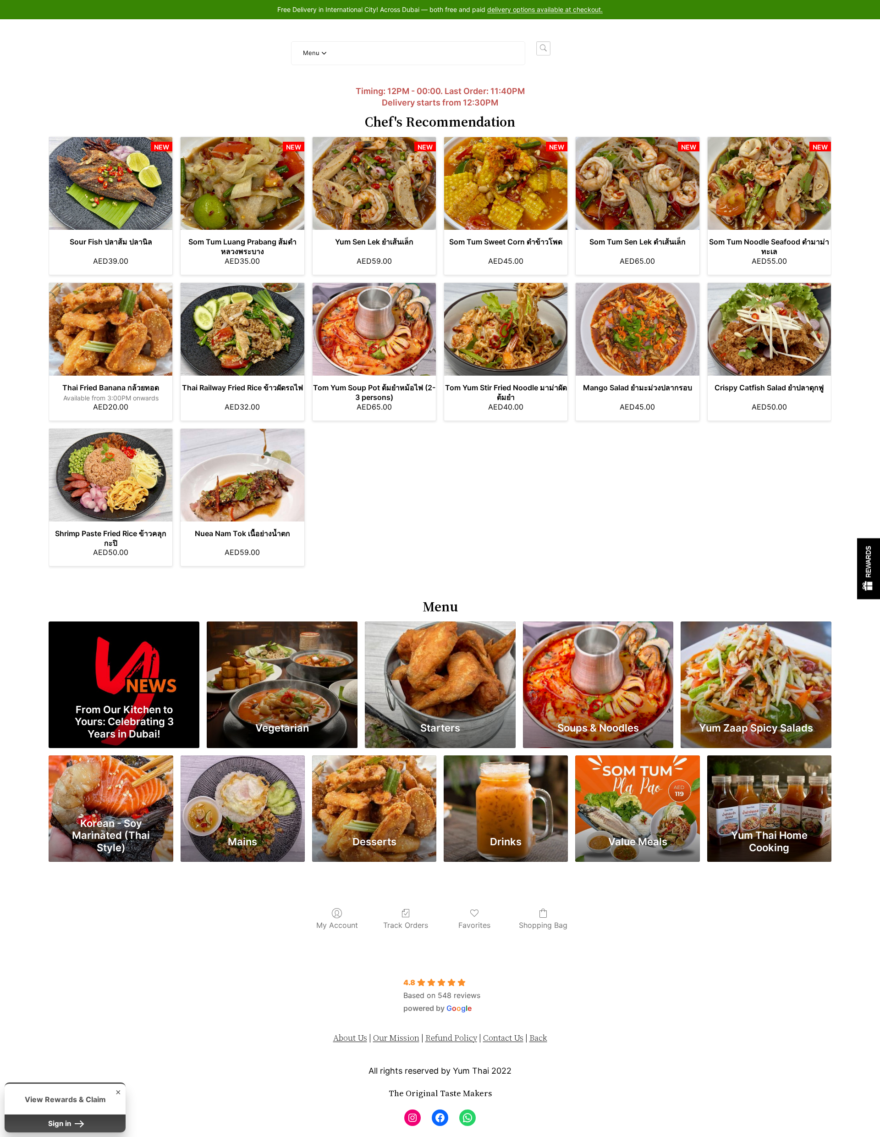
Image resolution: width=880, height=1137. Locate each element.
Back (538, 1037)
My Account (337, 925)
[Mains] (243, 783)
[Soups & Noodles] (598, 659)
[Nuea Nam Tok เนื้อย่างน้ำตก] (242, 475)
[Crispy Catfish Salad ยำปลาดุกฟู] (769, 329)
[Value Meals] (637, 783)
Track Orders (405, 925)
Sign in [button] (60, 1123)
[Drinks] (506, 783)
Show (868, 568)
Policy (465, 1037)
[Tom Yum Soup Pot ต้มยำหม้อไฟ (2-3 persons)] (374, 329)
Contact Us (503, 1037)
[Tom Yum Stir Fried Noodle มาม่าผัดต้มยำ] (505, 329)
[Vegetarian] (282, 659)
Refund (439, 1037)
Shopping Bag (543, 925)
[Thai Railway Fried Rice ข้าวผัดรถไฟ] (242, 329)
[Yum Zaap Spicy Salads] (756, 659)
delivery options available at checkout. (545, 9)
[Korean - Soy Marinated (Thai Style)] (111, 783)
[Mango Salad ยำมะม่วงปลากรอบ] (637, 329)
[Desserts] (374, 783)
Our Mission (396, 1037)
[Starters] (440, 659)
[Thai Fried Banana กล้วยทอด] (110, 329)
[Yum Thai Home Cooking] (769, 783)
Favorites (474, 925)
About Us (350, 1037)
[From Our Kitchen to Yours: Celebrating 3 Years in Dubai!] (124, 659)
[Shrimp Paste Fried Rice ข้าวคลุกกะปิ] (110, 475)
